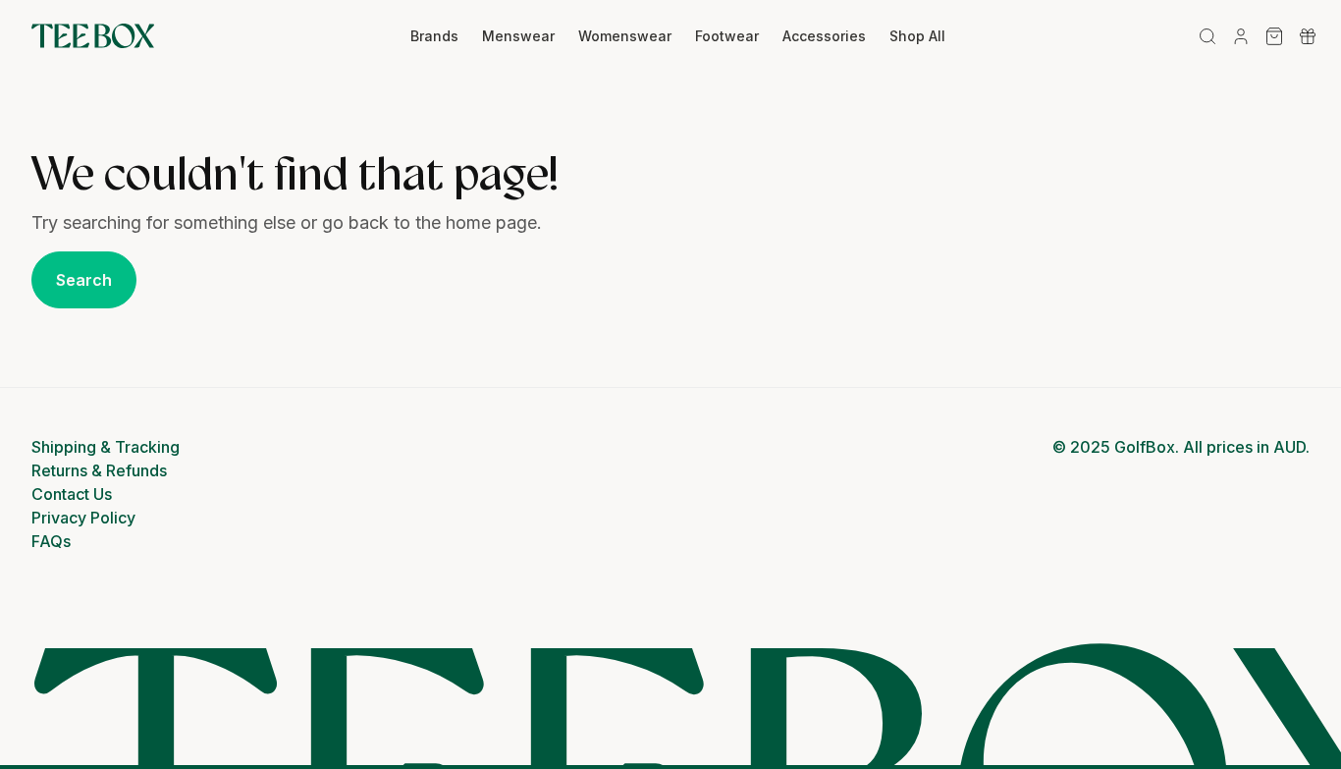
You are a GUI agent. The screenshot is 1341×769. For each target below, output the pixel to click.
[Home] (92, 36)
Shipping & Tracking (105, 447)
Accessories (824, 35)
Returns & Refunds (99, 470)
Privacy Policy (83, 517)
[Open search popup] (1207, 36)
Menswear (518, 35)
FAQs (51, 541)
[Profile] (1241, 36)
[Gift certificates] (1307, 36)
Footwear (727, 35)
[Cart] (1274, 36)
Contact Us (71, 494)
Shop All (917, 35)
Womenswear (624, 35)
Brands (434, 35)
